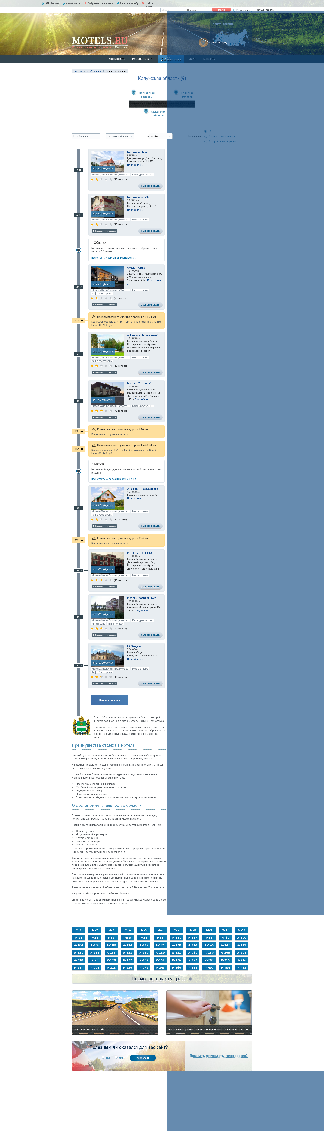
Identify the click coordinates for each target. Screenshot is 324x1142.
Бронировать (117, 59)
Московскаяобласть (146, 94)
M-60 (225, 937)
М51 (95, 937)
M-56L (176, 937)
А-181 (176, 952)
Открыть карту (219, 42)
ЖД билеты (52, 3)
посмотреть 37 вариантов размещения (114, 478)
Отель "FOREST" (137, 267)
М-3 (111, 930)
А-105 (94, 945)
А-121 (160, 945)
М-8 (193, 930)
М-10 (225, 930)
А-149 (241, 945)
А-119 (143, 945)
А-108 (111, 945)
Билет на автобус (130, 3)
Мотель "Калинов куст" (142, 597)
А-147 (225, 945)
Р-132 (127, 960)
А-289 (209, 952)
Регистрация (243, 10)
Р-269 (176, 967)
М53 (127, 937)
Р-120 (111, 960)
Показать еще (109, 700)
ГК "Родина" (134, 646)
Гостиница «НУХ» (138, 197)
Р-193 (192, 960)
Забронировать (150, 185)
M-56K (193, 937)
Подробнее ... (135, 164)
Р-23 (95, 960)
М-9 (209, 930)
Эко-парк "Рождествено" (143, 488)
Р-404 (225, 967)
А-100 (241, 937)
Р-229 (127, 967)
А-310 (78, 960)
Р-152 (144, 960)
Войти (221, 10)
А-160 (143, 952)
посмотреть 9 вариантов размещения (113, 257)
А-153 (94, 952)
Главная (78, 71)
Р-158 (160, 960)
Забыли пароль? (265, 9)
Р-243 (160, 967)
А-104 (78, 945)
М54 (144, 937)
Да (108, 1057)
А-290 (225, 952)
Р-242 (144, 967)
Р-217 (78, 967)
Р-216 (241, 960)
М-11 (242, 930)
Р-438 (241, 967)
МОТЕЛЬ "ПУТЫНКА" (140, 553)
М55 (160, 937)
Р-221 (95, 967)
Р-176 (176, 960)
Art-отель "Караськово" (142, 335)
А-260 (192, 952)
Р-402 (209, 967)
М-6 (160, 930)
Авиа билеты (73, 3)
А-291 (241, 952)
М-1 (79, 930)
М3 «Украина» (94, 71)
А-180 (160, 952)
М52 (111, 937)
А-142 (192, 945)
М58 (209, 937)
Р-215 (225, 960)
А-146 (209, 945)
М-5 (144, 930)
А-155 (111, 952)
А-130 (176, 945)
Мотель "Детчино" (139, 383)
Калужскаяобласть (158, 113)
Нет (122, 1057)
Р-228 (111, 967)
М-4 (127, 930)
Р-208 (209, 960)
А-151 (78, 952)
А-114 (127, 945)
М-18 (78, 937)
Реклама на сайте (143, 59)
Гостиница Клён (137, 152)
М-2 (95, 930)
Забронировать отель (100, 3)
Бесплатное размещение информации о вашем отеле (206, 1029)
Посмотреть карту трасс (159, 978)
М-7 (176, 930)
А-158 (127, 952)
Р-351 (192, 967)
